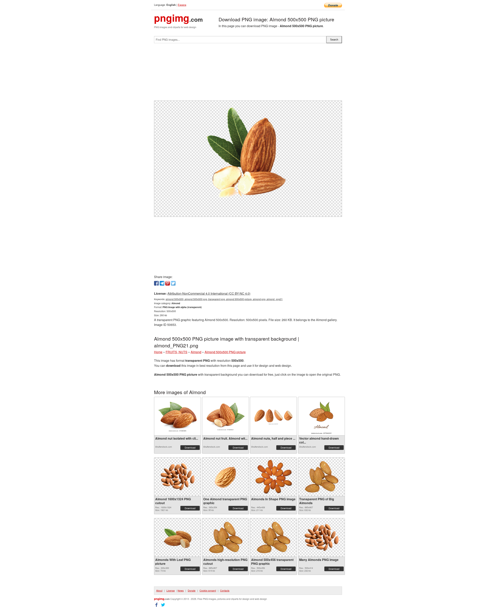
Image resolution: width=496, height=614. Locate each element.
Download (190, 447)
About (159, 590)
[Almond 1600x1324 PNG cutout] (177, 477)
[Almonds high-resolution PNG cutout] (225, 537)
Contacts (224, 590)
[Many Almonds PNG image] (321, 537)
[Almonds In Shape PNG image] (273, 476)
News (181, 590)
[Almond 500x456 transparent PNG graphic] (273, 537)
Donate (191, 590)
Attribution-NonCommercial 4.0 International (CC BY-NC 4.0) (208, 293)
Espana (182, 5)
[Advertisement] (248, 73)
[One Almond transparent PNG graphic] (225, 476)
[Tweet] (173, 283)
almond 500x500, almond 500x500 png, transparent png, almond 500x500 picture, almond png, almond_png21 (224, 299)
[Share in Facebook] (156, 283)
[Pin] (167, 283)
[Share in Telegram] (162, 283)
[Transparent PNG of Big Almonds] (321, 476)
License (170, 590)
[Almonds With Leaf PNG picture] (177, 537)
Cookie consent (208, 590)
